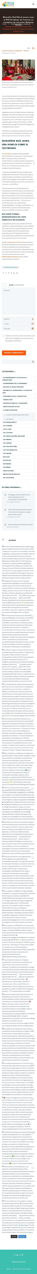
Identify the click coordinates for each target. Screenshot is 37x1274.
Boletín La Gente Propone (13, 387)
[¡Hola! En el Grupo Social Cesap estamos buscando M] (18, 803)
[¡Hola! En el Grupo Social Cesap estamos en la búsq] (18, 1010)
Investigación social (11, 406)
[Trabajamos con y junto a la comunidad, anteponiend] (18, 596)
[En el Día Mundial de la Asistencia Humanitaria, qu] (18, 700)
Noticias (26, 51)
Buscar (33, 362)
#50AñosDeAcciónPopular (10, 257)
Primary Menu (33, 4)
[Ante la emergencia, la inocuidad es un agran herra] (18, 1216)
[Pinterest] (8, 273)
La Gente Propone (10, 410)
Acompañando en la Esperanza (15, 383)
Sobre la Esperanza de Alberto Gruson (20, 524)
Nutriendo (7, 464)
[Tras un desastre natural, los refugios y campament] (18, 975)
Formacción (7, 399)
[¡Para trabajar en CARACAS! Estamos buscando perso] (18, 941)
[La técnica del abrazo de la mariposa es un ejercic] (18, 734)
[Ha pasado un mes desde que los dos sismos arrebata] (18, 1044)
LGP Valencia (9, 419)
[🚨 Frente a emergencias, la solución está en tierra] (18, 1113)
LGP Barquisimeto (10, 422)
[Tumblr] (11, 273)
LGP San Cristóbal (10, 446)
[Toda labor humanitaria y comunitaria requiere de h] (18, 837)
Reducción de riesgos (11, 474)
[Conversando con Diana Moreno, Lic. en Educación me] (18, 1182)
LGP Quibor (7, 443)
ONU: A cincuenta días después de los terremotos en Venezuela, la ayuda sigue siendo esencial (20, 512)
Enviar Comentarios (14, 353)
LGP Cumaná (7, 425)
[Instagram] (22, 1255)
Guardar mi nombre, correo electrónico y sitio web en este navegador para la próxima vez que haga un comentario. (20, 338)
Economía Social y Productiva (15, 396)
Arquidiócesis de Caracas (10, 267)
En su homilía (6, 154)
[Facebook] (3, 273)
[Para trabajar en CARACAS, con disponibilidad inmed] (18, 906)
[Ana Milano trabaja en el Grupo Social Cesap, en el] (18, 665)
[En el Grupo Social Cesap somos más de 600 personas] (18, 631)
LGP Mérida (7, 439)
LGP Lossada (8, 432)
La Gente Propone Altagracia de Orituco (17, 415)
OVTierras (7, 467)
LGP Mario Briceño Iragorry (14, 436)
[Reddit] (17, 273)
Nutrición (7, 460)
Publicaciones (8, 470)
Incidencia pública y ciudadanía (12, 51)
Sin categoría (8, 477)
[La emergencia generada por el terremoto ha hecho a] (18, 1079)
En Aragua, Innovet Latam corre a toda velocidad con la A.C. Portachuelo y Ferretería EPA (19, 497)
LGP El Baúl (7, 429)
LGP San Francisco (10, 450)
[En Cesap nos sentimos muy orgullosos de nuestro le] (18, 872)
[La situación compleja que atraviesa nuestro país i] (18, 1147)
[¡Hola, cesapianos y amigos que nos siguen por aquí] (18, 769)
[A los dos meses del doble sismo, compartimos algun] (18, 562)
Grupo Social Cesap (14, 242)
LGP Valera (7, 453)
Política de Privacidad (18, 1262)
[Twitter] (6, 273)
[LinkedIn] (14, 273)
